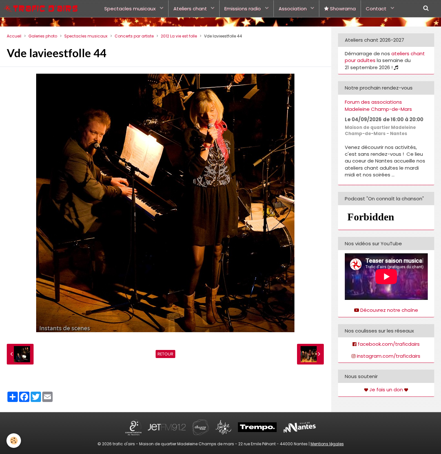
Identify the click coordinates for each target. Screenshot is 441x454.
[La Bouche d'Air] (223, 427)
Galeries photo (42, 36)
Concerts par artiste (134, 36)
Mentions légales (327, 444)
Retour (165, 354)
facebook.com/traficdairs (389, 344)
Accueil (14, 36)
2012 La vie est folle (179, 36)
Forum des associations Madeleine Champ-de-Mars (378, 106)
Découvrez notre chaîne (389, 310)
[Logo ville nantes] (299, 427)
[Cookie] (13, 440)
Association (293, 8)
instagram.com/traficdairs (388, 356)
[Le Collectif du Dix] (200, 427)
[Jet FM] (167, 427)
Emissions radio (243, 8)
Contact (377, 8)
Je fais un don (386, 389)
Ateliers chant (190, 8)
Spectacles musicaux (130, 8)
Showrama (342, 8)
